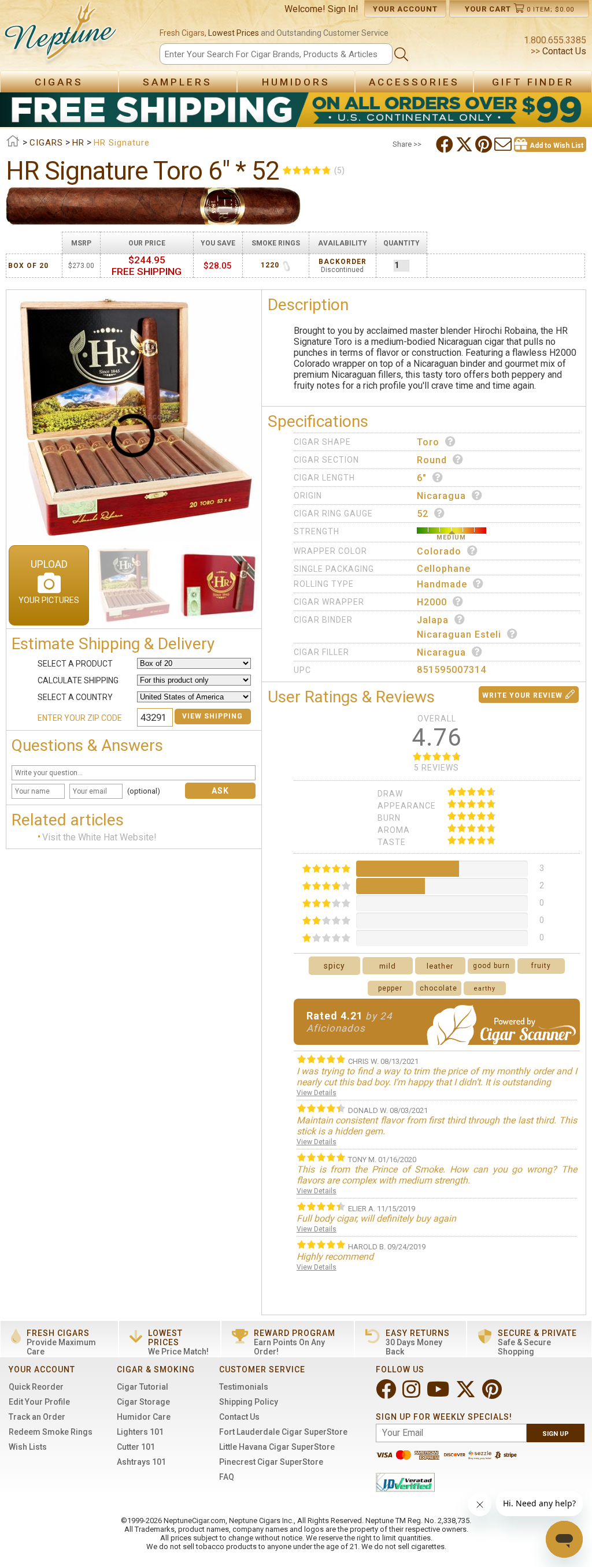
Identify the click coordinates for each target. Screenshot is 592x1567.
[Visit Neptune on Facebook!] (387, 1394)
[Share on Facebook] (446, 144)
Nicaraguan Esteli (459, 634)
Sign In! (343, 8)
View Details (316, 1093)
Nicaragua (441, 495)
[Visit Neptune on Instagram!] (412, 1394)
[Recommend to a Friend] (504, 144)
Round (432, 460)
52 (422, 513)
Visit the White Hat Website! (99, 837)
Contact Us (563, 51)
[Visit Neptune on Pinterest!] (493, 1394)
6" (422, 477)
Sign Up (555, 1434)
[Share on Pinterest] (484, 144)
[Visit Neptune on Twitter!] (467, 1394)
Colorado (439, 551)
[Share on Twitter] (465, 144)
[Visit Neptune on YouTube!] (439, 1394)
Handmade (442, 584)
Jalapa (433, 620)
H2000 (432, 602)
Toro (428, 442)
